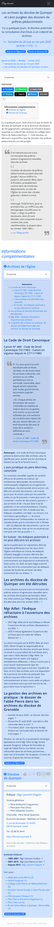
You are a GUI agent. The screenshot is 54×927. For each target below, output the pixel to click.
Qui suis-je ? (27, 923)
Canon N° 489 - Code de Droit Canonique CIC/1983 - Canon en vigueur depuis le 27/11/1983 (28, 293)
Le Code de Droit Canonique (23, 287)
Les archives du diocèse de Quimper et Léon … (27, 66)
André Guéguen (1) (17, 880)
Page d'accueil (7, 3)
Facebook (9, 89)
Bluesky (34, 94)
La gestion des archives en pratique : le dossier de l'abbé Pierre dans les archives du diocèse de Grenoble (28, 325)
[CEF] (29, 773)
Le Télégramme (21, 232)
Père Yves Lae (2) (16, 902)
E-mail (45, 94)
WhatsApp (22, 89)
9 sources (11, 274)
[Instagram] (43, 773)
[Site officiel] (25, 773)
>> (36, 45)
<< (4, 42)
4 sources (11, 785)
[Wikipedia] (34, 773)
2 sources (9, 77)
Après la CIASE (9, 60)
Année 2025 (34, 60)
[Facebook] (39, 773)
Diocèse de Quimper (18, 112)
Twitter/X (21, 94)
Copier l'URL (37, 89)
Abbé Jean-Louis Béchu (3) (20, 877)
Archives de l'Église (17, 109)
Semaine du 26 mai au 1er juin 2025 (21, 63)
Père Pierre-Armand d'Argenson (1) (25, 899)
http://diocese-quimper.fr (19, 836)
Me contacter (40, 923)
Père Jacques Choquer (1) (20, 896)
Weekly (21, 60)
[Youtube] (48, 773)
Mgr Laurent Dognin (29, 794)
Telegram (8, 94)
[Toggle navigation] (48, 3)
